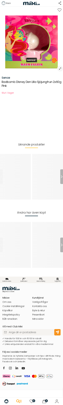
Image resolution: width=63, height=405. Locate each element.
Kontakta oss (39, 306)
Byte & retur (38, 310)
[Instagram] (10, 368)
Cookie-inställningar (13, 306)
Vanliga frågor (40, 302)
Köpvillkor (7, 310)
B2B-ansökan (9, 319)
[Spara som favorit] (59, 10)
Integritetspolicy (11, 314)
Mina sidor (38, 319)
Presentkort (38, 314)
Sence (6, 78)
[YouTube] (23, 369)
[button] (6, 3)
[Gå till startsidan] (6, 401)
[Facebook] (4, 368)
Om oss (6, 302)
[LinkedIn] (17, 368)
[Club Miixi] (56, 401)
